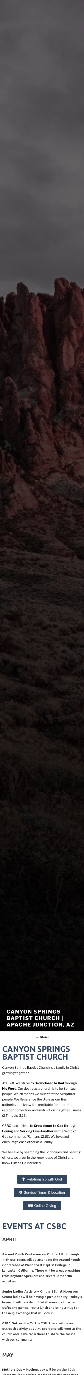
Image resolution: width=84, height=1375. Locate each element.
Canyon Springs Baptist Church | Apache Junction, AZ (40, 1018)
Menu (44, 1037)
